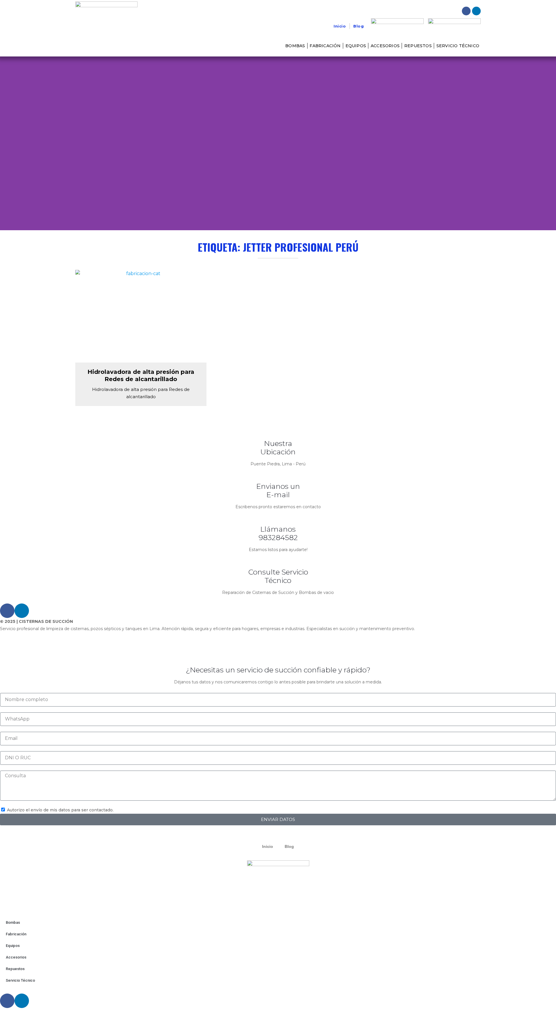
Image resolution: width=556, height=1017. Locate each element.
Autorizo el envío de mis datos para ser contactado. (60, 810)
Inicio (340, 26)
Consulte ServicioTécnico (278, 576)
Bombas (295, 45)
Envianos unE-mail (278, 490)
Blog (358, 26)
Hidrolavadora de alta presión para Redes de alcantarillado (140, 375)
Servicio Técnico (457, 45)
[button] (5, 143)
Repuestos (418, 45)
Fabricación (325, 45)
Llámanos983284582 (278, 533)
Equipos (355, 45)
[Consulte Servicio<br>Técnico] (278, 560)
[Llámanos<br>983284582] (278, 518)
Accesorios (385, 45)
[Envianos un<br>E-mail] (278, 475)
